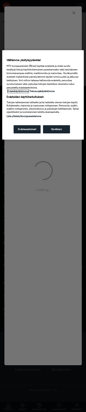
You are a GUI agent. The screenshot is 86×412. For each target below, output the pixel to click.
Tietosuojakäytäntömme (42, 91)
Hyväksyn (56, 129)
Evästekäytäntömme (18, 91)
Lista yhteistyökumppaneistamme (24, 116)
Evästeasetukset (27, 129)
